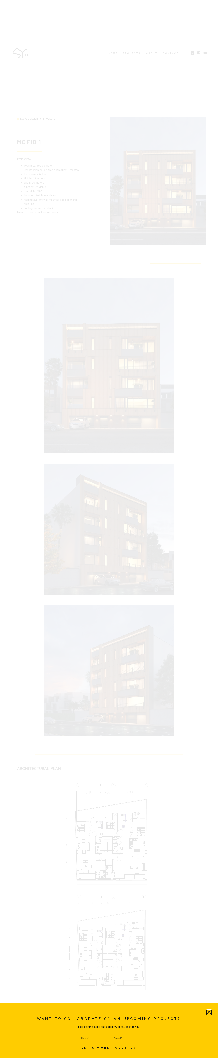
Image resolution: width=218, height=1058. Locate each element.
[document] (109, 529)
